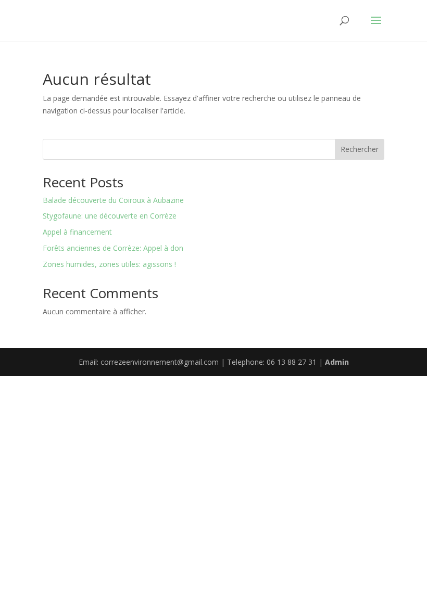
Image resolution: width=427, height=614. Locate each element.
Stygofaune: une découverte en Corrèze (110, 216)
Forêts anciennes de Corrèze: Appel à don (113, 248)
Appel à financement (77, 232)
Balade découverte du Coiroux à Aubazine (113, 200)
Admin (337, 362)
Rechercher (360, 149)
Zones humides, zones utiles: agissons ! (109, 264)
